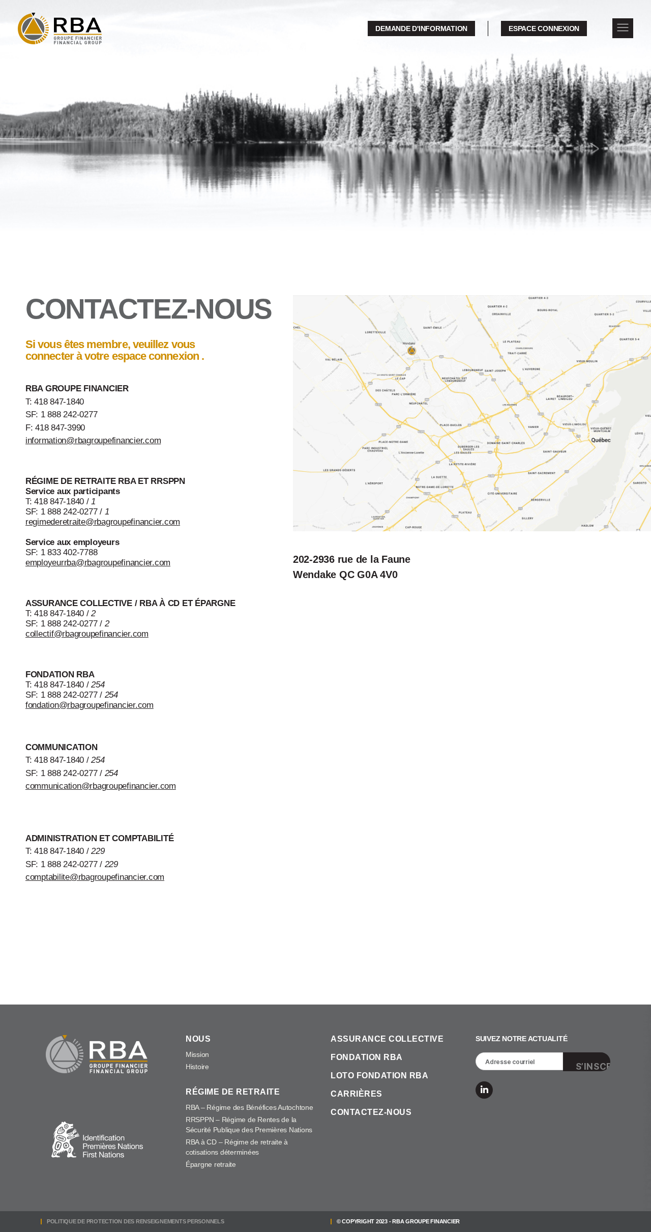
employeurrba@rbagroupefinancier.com (97, 562)
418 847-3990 (60, 428)
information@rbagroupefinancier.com (93, 440)
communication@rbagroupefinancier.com (100, 786)
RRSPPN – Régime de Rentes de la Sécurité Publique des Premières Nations (249, 1124)
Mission (197, 1054)
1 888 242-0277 (69, 414)
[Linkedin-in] (484, 1090)
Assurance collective (387, 1039)
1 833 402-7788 (69, 552)
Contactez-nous (371, 1112)
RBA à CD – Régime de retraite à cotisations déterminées (237, 1147)
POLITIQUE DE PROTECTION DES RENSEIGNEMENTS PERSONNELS (135, 1221)
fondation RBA (367, 1057)
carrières (356, 1094)
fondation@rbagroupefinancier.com (89, 705)
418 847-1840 (59, 402)
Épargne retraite (211, 1164)
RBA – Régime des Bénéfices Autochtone (249, 1107)
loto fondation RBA (379, 1075)
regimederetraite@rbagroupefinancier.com (102, 522)
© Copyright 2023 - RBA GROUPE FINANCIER (398, 1221)
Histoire (197, 1067)
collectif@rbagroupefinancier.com (87, 634)
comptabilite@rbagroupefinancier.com (94, 877)
